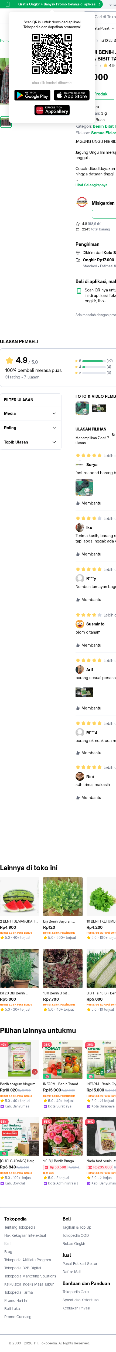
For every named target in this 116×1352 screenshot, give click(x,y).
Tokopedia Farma (18, 1292)
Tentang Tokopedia (19, 1227)
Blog (8, 1252)
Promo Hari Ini (16, 1300)
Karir (8, 1243)
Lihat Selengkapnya (91, 185)
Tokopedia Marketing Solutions (30, 1276)
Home (5, 40)
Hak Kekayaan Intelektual (25, 1235)
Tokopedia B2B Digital (22, 1268)
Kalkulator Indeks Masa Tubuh (29, 1284)
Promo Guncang (17, 1317)
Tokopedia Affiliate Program (27, 1260)
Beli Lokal (12, 1308)
